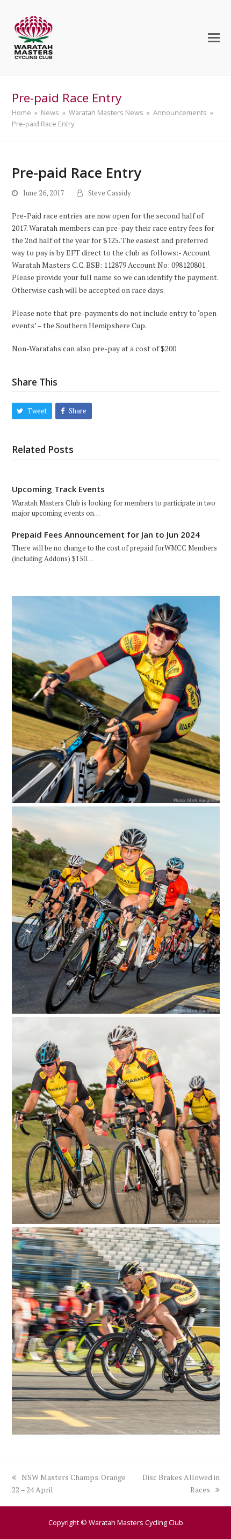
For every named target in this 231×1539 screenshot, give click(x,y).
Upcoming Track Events (58, 489)
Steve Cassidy (109, 193)
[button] (214, 37)
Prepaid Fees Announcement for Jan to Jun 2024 (106, 534)
